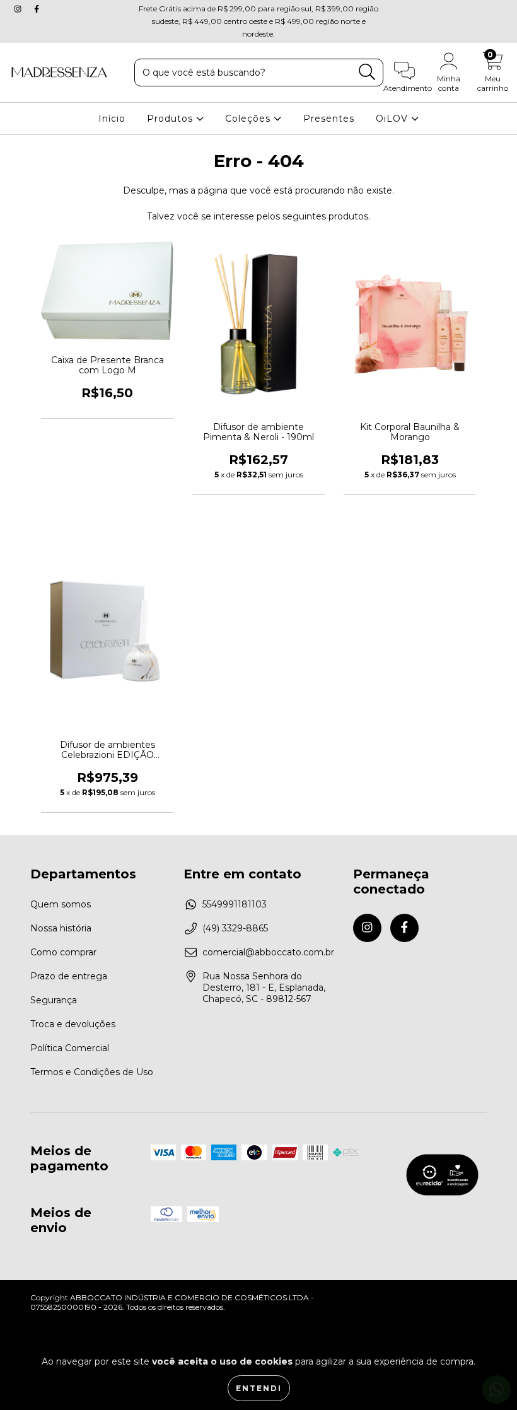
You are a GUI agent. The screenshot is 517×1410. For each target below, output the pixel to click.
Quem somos (60, 904)
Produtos (171, 118)
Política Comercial (69, 1048)
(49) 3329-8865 (235, 928)
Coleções (249, 118)
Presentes (328, 118)
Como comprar (63, 952)
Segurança (53, 1000)
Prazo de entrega (68, 976)
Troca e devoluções (72, 1024)
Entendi (259, 1388)
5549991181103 (234, 904)
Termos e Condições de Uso (91, 1072)
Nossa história (60, 928)
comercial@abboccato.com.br (268, 952)
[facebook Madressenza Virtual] (36, 9)
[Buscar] (367, 72)
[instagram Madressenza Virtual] (18, 9)
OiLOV (393, 118)
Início (111, 118)
